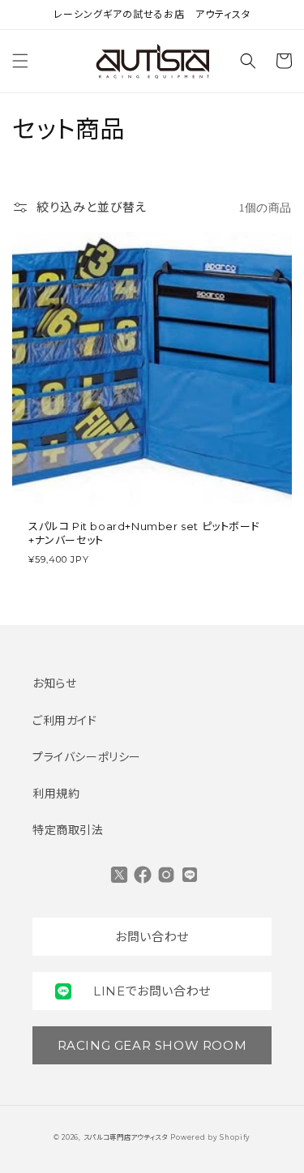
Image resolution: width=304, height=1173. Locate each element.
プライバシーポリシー (86, 757)
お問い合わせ (152, 936)
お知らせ (54, 683)
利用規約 (55, 793)
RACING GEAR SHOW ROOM (152, 1045)
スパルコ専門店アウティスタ (125, 1137)
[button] (20, 61)
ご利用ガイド (64, 720)
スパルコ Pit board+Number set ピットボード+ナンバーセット (143, 533)
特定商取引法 (68, 830)
